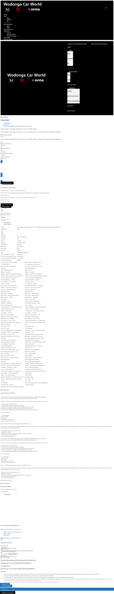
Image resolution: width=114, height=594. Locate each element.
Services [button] (7, 31)
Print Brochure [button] (15, 525)
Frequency (3, 545)
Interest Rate (4, 555)
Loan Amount (4, 547)
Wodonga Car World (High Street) (99, 43)
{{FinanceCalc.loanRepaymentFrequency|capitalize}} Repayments (17, 550)
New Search (6, 124)
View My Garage (17, 126)
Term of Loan (4, 554)
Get (7, 494)
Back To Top (6, 535)
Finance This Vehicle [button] (7, 183)
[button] (57, 571)
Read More (3, 480)
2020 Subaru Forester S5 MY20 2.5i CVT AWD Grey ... (19, 129)
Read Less (9, 480)
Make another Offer (6, 204)
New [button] (5, 16)
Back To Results (7, 122)
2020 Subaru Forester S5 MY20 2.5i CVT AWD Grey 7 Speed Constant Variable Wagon (31, 132)
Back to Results (6, 206)
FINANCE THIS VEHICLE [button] (7, 592)
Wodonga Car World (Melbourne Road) (77, 43)
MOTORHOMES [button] (8, 24)
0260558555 (5, 584)
